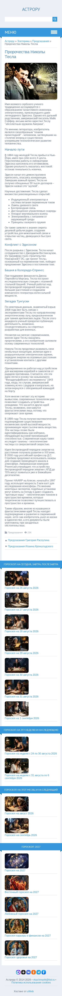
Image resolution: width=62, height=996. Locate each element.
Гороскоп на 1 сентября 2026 (22, 718)
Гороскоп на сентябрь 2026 (21, 835)
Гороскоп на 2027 (15, 870)
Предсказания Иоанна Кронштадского (30, 546)
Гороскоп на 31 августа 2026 (21, 696)
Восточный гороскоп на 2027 (22, 892)
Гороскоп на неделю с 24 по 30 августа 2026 (31, 753)
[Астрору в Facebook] (43, 973)
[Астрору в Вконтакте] (28, 973)
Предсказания (15, 532)
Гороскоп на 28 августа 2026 (21, 631)
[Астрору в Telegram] (38, 973)
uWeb (30, 991)
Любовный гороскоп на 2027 (21, 914)
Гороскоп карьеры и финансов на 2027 (28, 935)
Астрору (31, 9)
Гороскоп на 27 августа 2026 (21, 609)
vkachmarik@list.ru (44, 979)
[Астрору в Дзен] (23, 973)
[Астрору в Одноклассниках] (33, 973)
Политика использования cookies (31, 982)
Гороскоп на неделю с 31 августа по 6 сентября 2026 (27, 776)
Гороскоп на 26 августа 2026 (21, 588)
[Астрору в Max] (18, 973)
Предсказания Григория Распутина (28, 540)
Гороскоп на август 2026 (19, 813)
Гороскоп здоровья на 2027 (21, 957)
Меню (10, 32)
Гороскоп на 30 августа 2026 (21, 675)
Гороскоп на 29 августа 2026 (21, 653)
